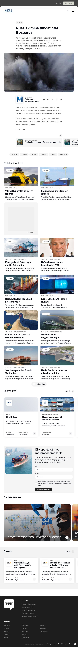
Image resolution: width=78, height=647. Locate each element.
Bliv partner (68, 3)
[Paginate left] (5, 417)
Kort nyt (24, 628)
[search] (68, 11)
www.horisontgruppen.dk (30, 616)
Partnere (42, 625)
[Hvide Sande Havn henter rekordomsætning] (57, 363)
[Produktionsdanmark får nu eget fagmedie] (39, 142)
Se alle (68, 391)
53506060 (30, 613)
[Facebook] (44, 99)
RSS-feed (43, 628)
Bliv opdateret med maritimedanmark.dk (59, 644)
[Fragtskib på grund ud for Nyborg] (57, 184)
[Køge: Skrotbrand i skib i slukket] (57, 291)
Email (36, 473)
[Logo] (8, 10)
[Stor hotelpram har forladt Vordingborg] (21, 363)
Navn (36, 466)
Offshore (6, 634)
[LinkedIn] (48, 99)
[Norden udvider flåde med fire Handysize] (21, 291)
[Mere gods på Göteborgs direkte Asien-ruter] (21, 255)
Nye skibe (25, 625)
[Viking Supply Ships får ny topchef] (21, 184)
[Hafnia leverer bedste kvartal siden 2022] (57, 255)
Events (24, 634)
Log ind (58, 3)
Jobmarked (25, 637)
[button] (60, 135)
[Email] (57, 99)
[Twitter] (52, 99)
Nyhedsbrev (44, 631)
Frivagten (25, 631)
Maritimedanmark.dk (32, 101)
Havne (6, 637)
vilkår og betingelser (43, 483)
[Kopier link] (61, 99)
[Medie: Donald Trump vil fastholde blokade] (21, 327)
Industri (6, 628)
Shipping (7, 625)
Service (6, 631)
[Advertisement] (21, 219)
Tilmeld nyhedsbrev (43, 489)
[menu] (73, 11)
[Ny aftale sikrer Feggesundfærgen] (57, 327)
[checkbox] (36, 483)
